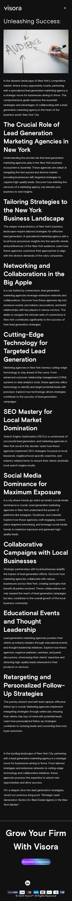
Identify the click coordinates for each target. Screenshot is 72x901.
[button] (65, 8)
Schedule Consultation (36, 861)
